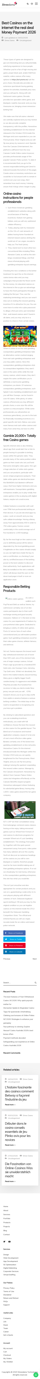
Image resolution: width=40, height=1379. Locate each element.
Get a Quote (8, 1335)
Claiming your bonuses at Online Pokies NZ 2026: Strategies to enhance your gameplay (18, 1019)
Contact (6, 1234)
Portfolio (6, 1218)
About (5, 1210)
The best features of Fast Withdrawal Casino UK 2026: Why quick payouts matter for (18, 1000)
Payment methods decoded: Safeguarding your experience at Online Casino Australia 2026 (19, 1041)
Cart (5, 1352)
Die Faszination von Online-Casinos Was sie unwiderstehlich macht (19, 1170)
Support (6, 1305)
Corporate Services (11, 1271)
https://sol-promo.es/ (20, 79)
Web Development (10, 1258)
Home (5, 1206)
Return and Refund (10, 1298)
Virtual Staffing (9, 1275)
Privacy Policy (9, 1288)
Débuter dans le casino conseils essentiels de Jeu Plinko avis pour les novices (17, 1132)
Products (6, 1222)
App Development (10, 1261)
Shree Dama (9, 40)
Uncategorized (25, 40)
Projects (6, 1226)
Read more (9, 1104)
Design (6, 1254)
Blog (5, 1230)
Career (6, 1331)
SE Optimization (9, 1264)
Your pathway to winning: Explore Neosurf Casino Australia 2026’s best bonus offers (18, 1030)
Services (6, 1214)
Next (35, 959)
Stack (5, 1325)
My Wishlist (8, 1362)
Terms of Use (8, 1291)
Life (4, 1321)
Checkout (7, 1355)
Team (5, 1328)
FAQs (5, 1301)
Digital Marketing (10, 1268)
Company (7, 1318)
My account (8, 1348)
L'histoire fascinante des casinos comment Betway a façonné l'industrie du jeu (19, 1093)
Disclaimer (7, 1295)
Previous (6, 959)
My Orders (7, 1358)
